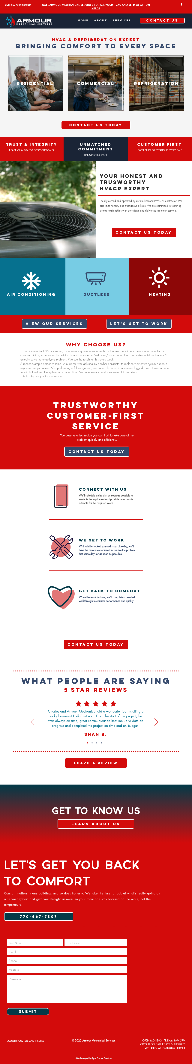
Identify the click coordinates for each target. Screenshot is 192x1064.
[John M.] (101, 742)
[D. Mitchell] (92, 742)
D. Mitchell (96, 734)
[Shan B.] (87, 742)
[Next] (156, 722)
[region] (35, 88)
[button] (122, 20)
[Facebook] (181, 4)
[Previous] (32, 722)
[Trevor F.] (96, 742)
